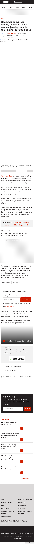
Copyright (14, 533)
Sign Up (27, 409)
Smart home (22, 508)
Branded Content (6, 502)
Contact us (21, 502)
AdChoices (30, 542)
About (3, 499)
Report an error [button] (10, 370)
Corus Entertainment (26, 536)
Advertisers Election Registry (7, 512)
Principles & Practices (25, 499)
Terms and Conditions (25, 305)
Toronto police (6, 176)
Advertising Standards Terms (10, 536)
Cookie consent (6, 516)
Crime (2, 18)
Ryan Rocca (12, 33)
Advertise (30, 533)
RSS (2, 505)
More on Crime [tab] (6, 282)
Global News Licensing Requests (25, 512)
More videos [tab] (16, 282)
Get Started (26, 299)
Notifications (5, 508)
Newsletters (22, 505)
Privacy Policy (9, 306)
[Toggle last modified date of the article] (27, 35)
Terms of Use (22, 533)
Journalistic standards (13, 366)
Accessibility (17, 538)
